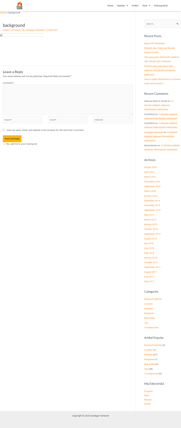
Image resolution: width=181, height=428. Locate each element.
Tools (144, 5)
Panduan (148, 308)
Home (110, 5)
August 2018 (150, 238)
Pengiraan (149, 313)
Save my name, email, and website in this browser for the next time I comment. (45, 130)
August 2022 (150, 167)
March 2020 (150, 190)
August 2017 (150, 271)
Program (148, 391)
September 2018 (152, 233)
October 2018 (151, 229)
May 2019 (149, 214)
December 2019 (152, 200)
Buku (146, 395)
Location (148, 303)
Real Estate (149, 317)
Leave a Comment (11, 29)
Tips (146, 322)
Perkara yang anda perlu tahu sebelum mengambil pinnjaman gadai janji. (159, 70)
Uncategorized (151, 327)
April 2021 (149, 171)
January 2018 (150, 257)
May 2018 (149, 252)
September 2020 (152, 186)
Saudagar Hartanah (153, 132)
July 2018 (148, 243)
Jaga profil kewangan (154, 43)
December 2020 (152, 181)
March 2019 (150, 219)
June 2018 (149, 248)
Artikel (135, 5)
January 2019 (150, 224)
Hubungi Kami (161, 5)
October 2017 (151, 262)
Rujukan (121, 5)
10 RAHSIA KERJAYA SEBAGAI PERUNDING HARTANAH (158, 105)
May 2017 (149, 281)
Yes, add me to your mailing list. (21, 143)
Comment (8, 82)
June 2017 (149, 276)
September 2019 (152, 210)
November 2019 (152, 205)
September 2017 (152, 267)
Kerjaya (147, 399)
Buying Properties (153, 298)
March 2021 (150, 176)
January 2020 (150, 195)
